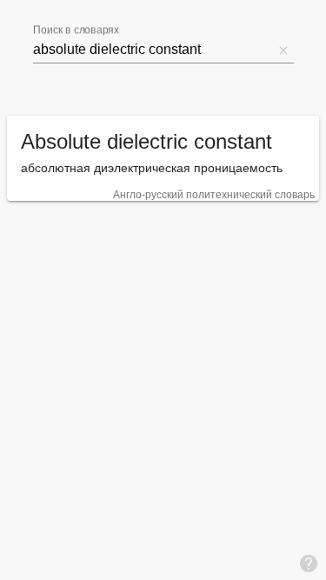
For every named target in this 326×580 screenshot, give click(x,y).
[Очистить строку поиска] (283, 49)
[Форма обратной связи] (308, 562)
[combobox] (153, 49)
